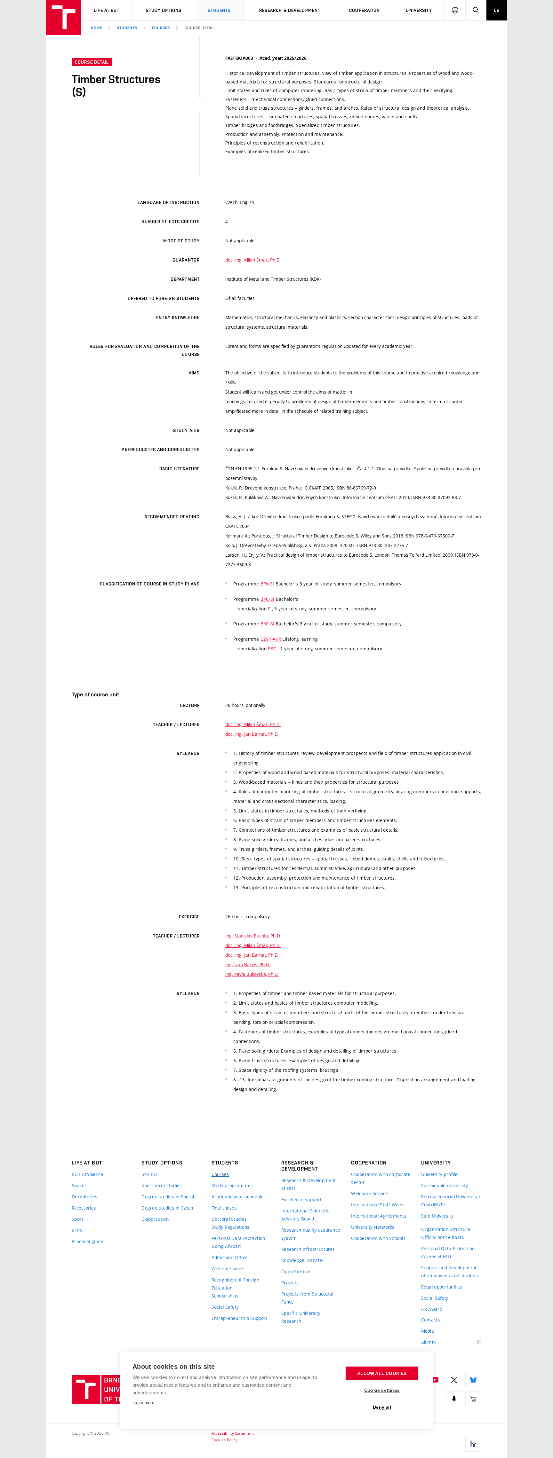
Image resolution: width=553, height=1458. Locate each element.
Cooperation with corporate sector (380, 1178)
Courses (161, 28)
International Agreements (378, 1216)
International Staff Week (377, 1205)
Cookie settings (382, 1390)
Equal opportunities (441, 1287)
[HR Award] (473, 1444)
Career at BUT (436, 1256)
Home (96, 28)
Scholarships (225, 1296)
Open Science (295, 1271)
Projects (290, 1283)
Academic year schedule (238, 1197)
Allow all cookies (381, 1373)
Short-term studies (161, 1185)
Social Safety (225, 1307)
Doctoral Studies (229, 1219)
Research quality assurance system (310, 1234)
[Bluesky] (473, 1380)
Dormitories (84, 1197)
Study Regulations (231, 1227)
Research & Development (290, 10)
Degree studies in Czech (167, 1208)
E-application (155, 1219)
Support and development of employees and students (450, 1272)
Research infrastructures (308, 1249)
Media (427, 1331)
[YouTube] (435, 1380)
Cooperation (364, 10)
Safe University (437, 1216)
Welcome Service (369, 1193)
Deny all (382, 1407)
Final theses (224, 1208)
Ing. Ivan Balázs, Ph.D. (247, 964)
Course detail (199, 28)
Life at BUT (106, 10)
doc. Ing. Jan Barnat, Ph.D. (252, 734)
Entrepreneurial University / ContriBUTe (451, 1201)
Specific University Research (300, 1317)
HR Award (431, 1309)
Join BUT (150, 1174)
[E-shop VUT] (473, 1399)
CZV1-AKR (270, 639)
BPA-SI (267, 584)
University (419, 10)
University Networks (372, 1227)
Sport (77, 1219)
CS (497, 10)
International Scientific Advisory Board (305, 1215)
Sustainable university (444, 1185)
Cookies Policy (224, 1439)
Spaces (79, 1185)
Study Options (164, 10)
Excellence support (301, 1199)
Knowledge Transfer (302, 1260)
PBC (272, 649)
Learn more (143, 1402)
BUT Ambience (87, 1174)
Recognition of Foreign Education (235, 1284)
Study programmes (232, 1185)
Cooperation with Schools (378, 1238)
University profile (439, 1174)
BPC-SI (267, 599)
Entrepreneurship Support (240, 1318)
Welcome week (228, 1269)
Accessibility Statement (233, 1433)
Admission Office (230, 1257)
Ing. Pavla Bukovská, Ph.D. (252, 974)
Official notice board (443, 1237)
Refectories (84, 1208)
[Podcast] (454, 1399)
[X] (454, 1380)
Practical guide (87, 1241)
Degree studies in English (168, 1197)
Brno (77, 1230)
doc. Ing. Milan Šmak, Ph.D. (253, 260)
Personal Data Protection (238, 1238)
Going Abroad (226, 1246)
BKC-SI (267, 624)
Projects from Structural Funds (307, 1298)
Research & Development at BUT (308, 1184)
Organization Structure (445, 1229)
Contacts (430, 1320)
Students (219, 10)
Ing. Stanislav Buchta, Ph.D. (253, 936)
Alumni (428, 1342)
